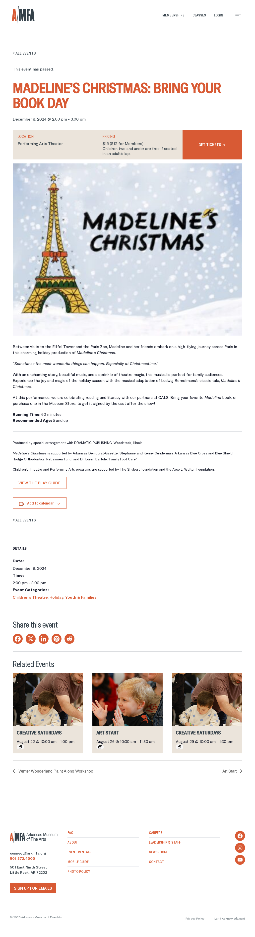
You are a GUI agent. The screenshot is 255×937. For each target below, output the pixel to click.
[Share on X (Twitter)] (31, 639)
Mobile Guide (78, 862)
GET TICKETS (209, 144)
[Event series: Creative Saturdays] (20, 746)
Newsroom (158, 852)
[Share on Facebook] (18, 639)
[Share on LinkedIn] (44, 639)
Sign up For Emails (33, 888)
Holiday (57, 597)
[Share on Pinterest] (57, 639)
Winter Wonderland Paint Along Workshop (55, 771)
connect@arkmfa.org (28, 853)
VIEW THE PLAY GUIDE (39, 482)
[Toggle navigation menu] (238, 15)
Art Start (107, 732)
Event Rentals (79, 852)
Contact (156, 862)
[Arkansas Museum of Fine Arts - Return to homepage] (23, 15)
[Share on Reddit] (69, 639)
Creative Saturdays (39, 732)
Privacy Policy (195, 918)
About (72, 842)
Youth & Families (81, 597)
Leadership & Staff (165, 842)
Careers (156, 832)
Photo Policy (78, 871)
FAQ (70, 832)
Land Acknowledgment (229, 918)
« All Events (24, 53)
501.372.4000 (22, 858)
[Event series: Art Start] (100, 746)
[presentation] (48, 699)
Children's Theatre (30, 597)
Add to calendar (40, 503)
